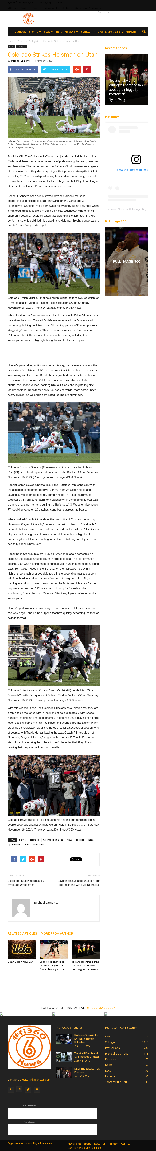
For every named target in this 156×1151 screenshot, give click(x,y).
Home (11, 41)
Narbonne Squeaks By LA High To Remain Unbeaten (86, 1039)
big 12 (22, 839)
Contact (66, 8)
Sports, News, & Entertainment (89, 8)
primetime (14, 844)
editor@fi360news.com (36, 1079)
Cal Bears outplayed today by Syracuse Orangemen (26, 882)
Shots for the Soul (116, 1082)
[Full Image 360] (126, 261)
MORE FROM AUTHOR (57, 933)
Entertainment (50, 8)
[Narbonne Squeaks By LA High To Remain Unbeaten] (64, 1039)
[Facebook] (11, 1090)
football (80, 839)
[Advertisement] (103, 19)
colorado (34, 839)
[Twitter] (28, 1090)
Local (108, 1070)
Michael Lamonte (21, 60)
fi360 (69, 839)
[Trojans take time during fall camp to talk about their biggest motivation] (86, 949)
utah (27, 844)
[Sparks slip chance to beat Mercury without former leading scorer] (54, 949)
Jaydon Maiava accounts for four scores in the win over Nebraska (79, 882)
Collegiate (22, 46)
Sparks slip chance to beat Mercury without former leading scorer (52, 965)
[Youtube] (37, 1090)
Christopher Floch (121, 98)
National (110, 1076)
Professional (112, 1048)
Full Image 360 (115, 221)
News (35, 8)
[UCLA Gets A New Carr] (22, 949)
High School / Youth (117, 1053)
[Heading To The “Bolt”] (128, 80)
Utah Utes (38, 844)
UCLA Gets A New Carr (20, 961)
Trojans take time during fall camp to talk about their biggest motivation (85, 965)
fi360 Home (13, 8)
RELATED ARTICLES (22, 933)
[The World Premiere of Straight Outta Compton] (64, 1057)
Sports (24, 8)
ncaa (91, 839)
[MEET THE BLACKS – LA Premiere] (64, 1072)
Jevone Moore (117, 209)
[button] (143, 31)
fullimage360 (137, 209)
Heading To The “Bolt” (127, 94)
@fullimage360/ (101, 1008)
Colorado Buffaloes (53, 839)
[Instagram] (19, 1089)
